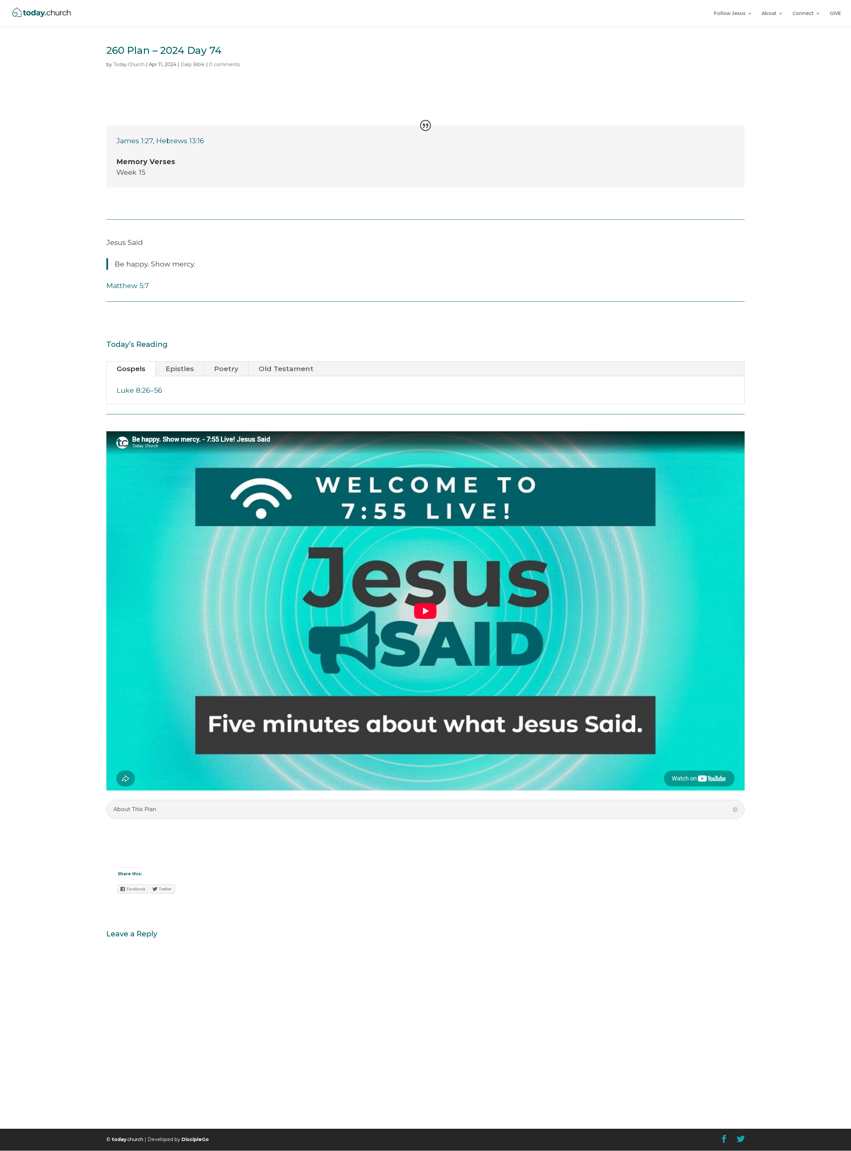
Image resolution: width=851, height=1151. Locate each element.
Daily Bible (193, 64)
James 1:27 (134, 141)
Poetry (226, 369)
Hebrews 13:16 (180, 141)
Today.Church (129, 64)
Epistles (180, 369)
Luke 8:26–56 (139, 390)
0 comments (224, 64)
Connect (803, 13)
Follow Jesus (730, 13)
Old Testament (286, 369)
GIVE (835, 13)
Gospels (131, 369)
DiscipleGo (195, 1139)
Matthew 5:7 (127, 285)
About (769, 13)
